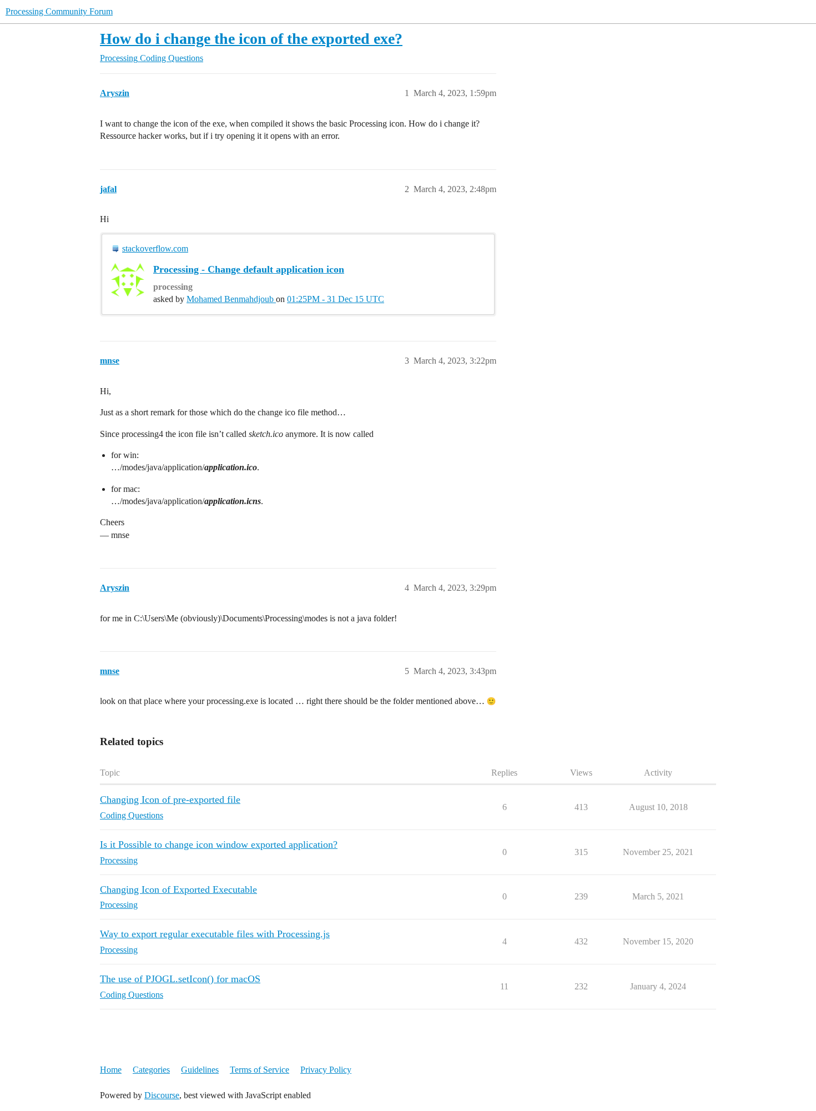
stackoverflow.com (155, 248)
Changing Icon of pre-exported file (170, 799)
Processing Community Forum (59, 11)
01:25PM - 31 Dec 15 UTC (335, 299)
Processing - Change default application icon (248, 269)
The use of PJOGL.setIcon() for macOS (180, 978)
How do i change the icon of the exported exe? (251, 38)
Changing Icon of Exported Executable (178, 889)
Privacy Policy (325, 1069)
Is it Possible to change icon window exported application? (219, 844)
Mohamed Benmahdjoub (231, 299)
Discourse (161, 1095)
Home (111, 1069)
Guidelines (200, 1069)
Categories (151, 1069)
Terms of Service (259, 1069)
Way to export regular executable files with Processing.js (215, 933)
